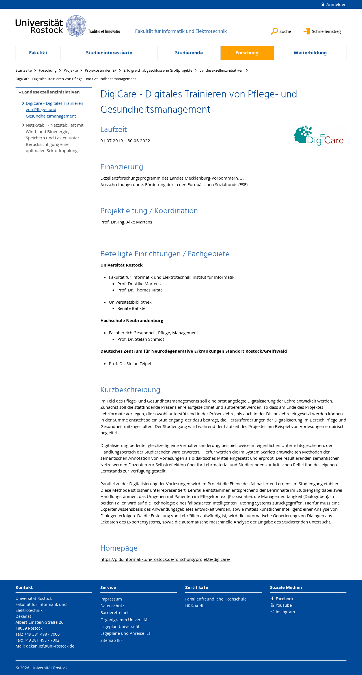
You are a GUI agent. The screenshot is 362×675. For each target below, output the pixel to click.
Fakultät (38, 53)
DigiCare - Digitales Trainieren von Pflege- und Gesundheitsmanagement (54, 109)
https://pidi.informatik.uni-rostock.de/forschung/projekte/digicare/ (165, 559)
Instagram (285, 611)
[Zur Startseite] (68, 25)
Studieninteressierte (109, 53)
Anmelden (335, 4)
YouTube (284, 605)
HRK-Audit (195, 605)
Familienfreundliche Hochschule (216, 599)
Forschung (247, 53)
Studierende (189, 53)
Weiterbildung (310, 53)
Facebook (284, 598)
